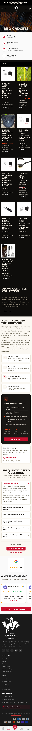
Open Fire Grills (6, 681)
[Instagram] (7, 650)
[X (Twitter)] (12, 650)
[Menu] (2, 9)
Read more (13, 600)
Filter (5, 63)
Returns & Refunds (7, 669)
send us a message (16, 552)
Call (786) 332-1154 (17, 548)
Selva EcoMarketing (16, 715)
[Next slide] (30, 3)
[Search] (6, 9)
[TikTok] (20, 650)
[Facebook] (3, 650)
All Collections (6, 689)
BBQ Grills (4, 679)
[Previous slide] (2, 3)
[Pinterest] (16, 650)
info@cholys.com (9, 699)
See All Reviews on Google (16, 609)
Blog (3, 663)
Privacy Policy (6, 666)
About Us (4, 658)
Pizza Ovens (5, 684)
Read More (7, 311)
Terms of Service (7, 671)
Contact (4, 661)
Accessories (5, 687)
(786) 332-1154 (10, 458)
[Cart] (30, 9)
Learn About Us (15, 439)
